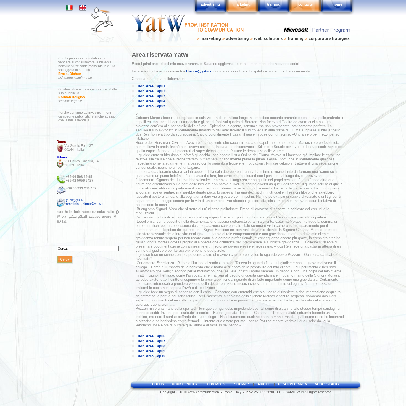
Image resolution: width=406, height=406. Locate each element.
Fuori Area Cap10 (150, 356)
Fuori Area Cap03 (150, 96)
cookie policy (185, 384)
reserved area (292, 384)
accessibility (327, 384)
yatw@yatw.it (75, 200)
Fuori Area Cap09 (150, 351)
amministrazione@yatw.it (84, 204)
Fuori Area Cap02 (150, 91)
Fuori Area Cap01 (150, 86)
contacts (216, 384)
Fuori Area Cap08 (150, 346)
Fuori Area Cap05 (150, 106)
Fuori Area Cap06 (150, 336)
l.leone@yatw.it (199, 71)
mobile (264, 384)
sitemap (241, 384)
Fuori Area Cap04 (150, 101)
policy (158, 384)
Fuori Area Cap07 (150, 341)
